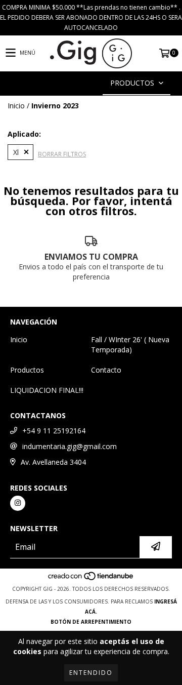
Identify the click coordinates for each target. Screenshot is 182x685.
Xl (16, 152)
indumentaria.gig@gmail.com (69, 446)
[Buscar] (76, 83)
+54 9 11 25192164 (53, 430)
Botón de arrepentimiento (91, 621)
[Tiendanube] (91, 578)
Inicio (16, 105)
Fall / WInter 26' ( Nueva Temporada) (130, 344)
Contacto (106, 370)
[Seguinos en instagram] (17, 503)
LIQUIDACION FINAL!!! (46, 390)
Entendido (91, 672)
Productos (27, 370)
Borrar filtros (62, 154)
